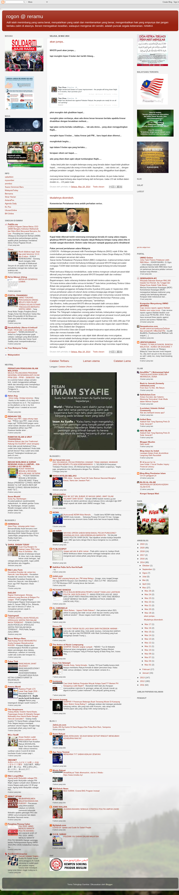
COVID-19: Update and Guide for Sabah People (72, 828)
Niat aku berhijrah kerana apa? (152, 413)
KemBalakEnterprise (17, 854)
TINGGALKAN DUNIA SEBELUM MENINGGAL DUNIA (153, 375)
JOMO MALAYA (60, 807)
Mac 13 (148, 639)
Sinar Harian (10, 197)
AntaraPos (9, 200)
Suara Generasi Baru (14, 187)
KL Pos (8, 207)
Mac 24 (148, 594)
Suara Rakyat (59, 734)
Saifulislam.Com (147, 395)
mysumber (9, 180)
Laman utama (91, 360)
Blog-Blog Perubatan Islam (153, 473)
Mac (144, 588)
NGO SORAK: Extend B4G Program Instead (81, 791)
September (147, 569)
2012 (142, 681)
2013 (142, 678)
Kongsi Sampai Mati (149, 494)
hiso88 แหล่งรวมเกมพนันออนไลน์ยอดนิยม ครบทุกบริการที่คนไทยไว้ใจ (155, 330)
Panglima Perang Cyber (19, 824)
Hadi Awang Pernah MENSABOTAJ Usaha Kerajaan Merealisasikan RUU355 (22, 643)
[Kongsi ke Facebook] (118, 186)
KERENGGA (13, 524)
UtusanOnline (11, 210)
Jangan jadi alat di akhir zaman (76, 551)
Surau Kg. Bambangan (17, 499)
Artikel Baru (145, 419)
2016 (142, 559)
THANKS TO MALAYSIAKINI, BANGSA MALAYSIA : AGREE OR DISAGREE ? (156, 345)
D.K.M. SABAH (59, 834)
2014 (142, 562)
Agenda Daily (11, 204)
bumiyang (57, 681)
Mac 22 (148, 602)
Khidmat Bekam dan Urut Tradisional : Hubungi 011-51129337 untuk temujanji (23, 442)
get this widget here (143, 247)
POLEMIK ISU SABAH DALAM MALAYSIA (81, 836)
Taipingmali (13, 616)
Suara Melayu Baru (17, 638)
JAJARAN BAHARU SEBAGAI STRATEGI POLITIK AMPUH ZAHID (91, 809)
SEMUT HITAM (14, 796)
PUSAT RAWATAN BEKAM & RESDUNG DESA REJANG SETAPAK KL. (29, 472)
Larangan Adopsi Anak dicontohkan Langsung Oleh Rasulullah (154, 454)
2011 (142, 685)
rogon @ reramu (24, 16)
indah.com (58, 576)
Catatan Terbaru (59, 360)
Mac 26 (148, 591)
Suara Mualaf (14, 496)
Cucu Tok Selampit (61, 663)
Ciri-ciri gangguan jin (148, 476)
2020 (142, 548)
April (144, 584)
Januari (145, 673)
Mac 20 (148, 609)
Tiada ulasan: (99, 187)
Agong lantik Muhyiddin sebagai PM (22, 778)
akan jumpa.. (57, 41)
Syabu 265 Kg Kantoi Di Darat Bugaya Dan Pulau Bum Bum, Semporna (82, 727)
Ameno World (14, 687)
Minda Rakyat (59, 770)
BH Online (9, 214)
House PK (57, 626)
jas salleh (57, 531)
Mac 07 (148, 657)
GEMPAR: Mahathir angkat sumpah (78, 647)
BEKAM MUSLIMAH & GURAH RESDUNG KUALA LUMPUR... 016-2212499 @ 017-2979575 (24, 464)
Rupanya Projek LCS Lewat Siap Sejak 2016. (28, 690)
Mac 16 (148, 628)
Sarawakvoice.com (149, 326)
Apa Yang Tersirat (61, 752)
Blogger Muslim (147, 442)
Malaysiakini (14, 355)
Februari (146, 669)
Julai (144, 577)
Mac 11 (148, 646)
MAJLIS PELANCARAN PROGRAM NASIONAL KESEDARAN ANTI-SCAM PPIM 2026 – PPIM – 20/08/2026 (23, 375)
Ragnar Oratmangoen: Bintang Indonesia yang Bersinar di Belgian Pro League (23, 597)
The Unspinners (15, 709)
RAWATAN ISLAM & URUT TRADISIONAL (20, 438)
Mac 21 (148, 605)
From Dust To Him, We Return (152, 388)
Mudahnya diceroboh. (62, 197)
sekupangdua (59, 494)
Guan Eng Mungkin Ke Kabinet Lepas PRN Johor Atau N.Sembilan (29, 549)
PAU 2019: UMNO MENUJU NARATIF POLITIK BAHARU (26, 828)
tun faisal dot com (61, 460)
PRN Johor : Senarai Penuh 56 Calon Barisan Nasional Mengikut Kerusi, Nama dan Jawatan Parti (89, 479)
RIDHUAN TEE (14, 416)
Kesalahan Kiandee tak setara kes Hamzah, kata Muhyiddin (22, 573)
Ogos (145, 573)
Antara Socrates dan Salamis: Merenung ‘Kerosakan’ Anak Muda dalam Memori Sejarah (154, 399)
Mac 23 (148, 598)
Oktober (146, 566)
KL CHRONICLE (60, 608)
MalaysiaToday (11, 190)
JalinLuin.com (59, 725)
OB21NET (12, 760)
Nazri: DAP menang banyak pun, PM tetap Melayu (73, 578)
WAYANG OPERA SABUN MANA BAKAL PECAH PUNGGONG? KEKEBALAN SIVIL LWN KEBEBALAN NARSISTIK (89, 534)
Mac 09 (148, 654)
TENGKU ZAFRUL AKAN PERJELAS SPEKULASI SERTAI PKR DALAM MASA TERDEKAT (23, 620)
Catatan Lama (122, 360)
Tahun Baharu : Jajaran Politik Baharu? (79, 610)
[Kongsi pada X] (115, 186)
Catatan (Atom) (65, 367)
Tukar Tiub (13, 661)
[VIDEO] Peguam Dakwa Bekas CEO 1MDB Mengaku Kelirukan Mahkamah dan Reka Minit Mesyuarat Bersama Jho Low (24, 230)
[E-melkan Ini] (110, 186)
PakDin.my (13, 224)
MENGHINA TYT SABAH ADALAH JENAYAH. (82, 754)
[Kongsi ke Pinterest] (121, 186)
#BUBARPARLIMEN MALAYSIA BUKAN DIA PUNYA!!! (28, 801)
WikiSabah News (60, 789)
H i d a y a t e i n (147, 462)
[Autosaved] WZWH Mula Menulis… (78, 515)
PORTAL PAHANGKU (17, 295)
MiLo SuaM (13, 735)
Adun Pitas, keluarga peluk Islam (21, 526)
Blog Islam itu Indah (149, 451)
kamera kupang (60, 699)
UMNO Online (146, 258)
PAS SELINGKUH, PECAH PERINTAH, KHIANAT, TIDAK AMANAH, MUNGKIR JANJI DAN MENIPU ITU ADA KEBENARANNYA (85, 463)
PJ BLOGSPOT (60, 549)
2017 (142, 555)
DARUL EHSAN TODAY (18, 545)
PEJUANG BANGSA (62, 590)
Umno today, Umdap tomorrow (21, 398)
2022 (142, 544)
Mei (144, 580)
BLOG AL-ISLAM (148, 482)
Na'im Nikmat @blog (17, 277)
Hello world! (144, 444)
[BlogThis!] (113, 186)
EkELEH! (12, 593)
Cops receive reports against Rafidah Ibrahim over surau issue (155, 309)
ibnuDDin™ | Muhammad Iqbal (154, 372)
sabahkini (9, 177)
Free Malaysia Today (17, 348)
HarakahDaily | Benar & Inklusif (22, 328)
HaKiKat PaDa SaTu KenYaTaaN (67, 567)
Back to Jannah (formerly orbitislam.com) (152, 384)
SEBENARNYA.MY (148, 278)
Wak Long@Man (15, 776)
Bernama (9, 194)
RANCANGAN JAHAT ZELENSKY (27, 665)
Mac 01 (148, 665)
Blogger (109, 884)
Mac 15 (148, 632)
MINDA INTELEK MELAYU (64, 476)
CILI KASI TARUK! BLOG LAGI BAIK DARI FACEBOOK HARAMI (90, 629)
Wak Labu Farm (15, 570)
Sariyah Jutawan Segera (29, 856)
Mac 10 (148, 650)
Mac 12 (148, 643)
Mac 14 (148, 635)
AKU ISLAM (145, 431)
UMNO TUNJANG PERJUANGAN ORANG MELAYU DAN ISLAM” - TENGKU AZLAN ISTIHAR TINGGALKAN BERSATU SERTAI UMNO (29, 303)
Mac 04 (148, 661)
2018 (142, 551)
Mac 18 (148, 613)
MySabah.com (59, 825)
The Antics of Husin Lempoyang (68, 645)
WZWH (56, 512)
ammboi (8, 184)
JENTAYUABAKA (148, 342)
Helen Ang (13, 396)
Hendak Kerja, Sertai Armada (75, 665)
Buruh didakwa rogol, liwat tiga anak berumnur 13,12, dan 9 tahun (29, 254)
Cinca (10, 249)
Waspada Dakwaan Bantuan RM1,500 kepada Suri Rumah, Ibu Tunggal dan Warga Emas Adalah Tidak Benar (155, 283)
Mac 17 (148, 624)
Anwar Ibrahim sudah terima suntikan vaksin (28, 738)
